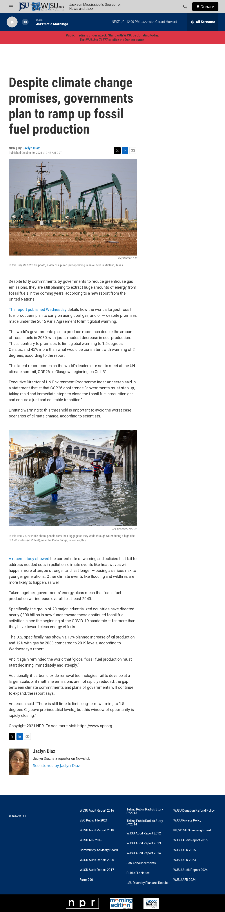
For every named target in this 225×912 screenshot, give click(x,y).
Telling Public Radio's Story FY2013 (145, 811)
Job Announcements (141, 863)
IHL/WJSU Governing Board (192, 830)
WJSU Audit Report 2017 (97, 870)
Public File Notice (138, 873)
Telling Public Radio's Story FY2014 (145, 822)
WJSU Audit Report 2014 (144, 853)
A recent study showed (29, 558)
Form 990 (86, 879)
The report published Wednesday (38, 309)
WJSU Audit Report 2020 (97, 860)
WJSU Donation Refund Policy (194, 810)
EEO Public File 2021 (93, 820)
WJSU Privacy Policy (187, 820)
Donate (207, 6)
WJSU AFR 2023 (184, 860)
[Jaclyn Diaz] (19, 762)
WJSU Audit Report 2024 (190, 870)
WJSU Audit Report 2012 (144, 833)
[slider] (32, 22)
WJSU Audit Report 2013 (144, 843)
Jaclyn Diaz (31, 148)
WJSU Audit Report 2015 (190, 840)
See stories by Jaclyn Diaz (56, 765)
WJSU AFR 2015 (184, 850)
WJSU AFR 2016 (91, 840)
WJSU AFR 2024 (184, 879)
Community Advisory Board (99, 850)
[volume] (25, 22)
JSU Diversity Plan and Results (148, 883)
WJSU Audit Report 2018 (97, 830)
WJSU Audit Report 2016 (97, 810)
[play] (12, 22)
